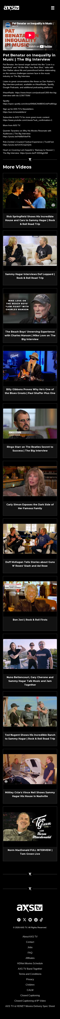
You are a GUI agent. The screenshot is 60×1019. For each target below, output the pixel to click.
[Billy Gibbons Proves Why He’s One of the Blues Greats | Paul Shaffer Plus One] (30, 366)
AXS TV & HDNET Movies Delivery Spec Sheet (30, 1006)
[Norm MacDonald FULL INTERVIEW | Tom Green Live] (30, 826)
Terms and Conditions (30, 974)
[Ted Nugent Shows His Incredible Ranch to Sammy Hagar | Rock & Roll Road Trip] (30, 711)
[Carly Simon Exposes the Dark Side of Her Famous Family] (30, 481)
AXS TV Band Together (30, 969)
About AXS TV (30, 936)
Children (30, 985)
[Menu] (52, 7)
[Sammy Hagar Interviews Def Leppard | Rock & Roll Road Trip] (30, 250)
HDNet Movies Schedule (30, 963)
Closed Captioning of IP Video (30, 1001)
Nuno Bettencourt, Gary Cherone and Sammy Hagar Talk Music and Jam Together (30, 681)
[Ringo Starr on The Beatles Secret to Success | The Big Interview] (30, 423)
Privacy (30, 979)
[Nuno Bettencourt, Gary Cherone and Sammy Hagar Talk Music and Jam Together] (30, 654)
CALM (30, 990)
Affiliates (30, 958)
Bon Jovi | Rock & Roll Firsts (30, 619)
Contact (30, 942)
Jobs (30, 947)
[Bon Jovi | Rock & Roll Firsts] (30, 596)
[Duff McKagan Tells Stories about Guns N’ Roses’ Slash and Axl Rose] (30, 538)
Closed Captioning (30, 995)
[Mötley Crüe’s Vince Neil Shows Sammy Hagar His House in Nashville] (30, 769)
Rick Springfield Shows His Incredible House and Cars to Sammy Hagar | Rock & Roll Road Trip (30, 220)
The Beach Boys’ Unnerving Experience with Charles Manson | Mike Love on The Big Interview (30, 335)
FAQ (30, 952)
